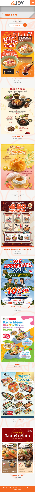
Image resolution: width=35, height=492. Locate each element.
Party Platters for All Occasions (17, 420)
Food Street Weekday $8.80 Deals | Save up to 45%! (17, 249)
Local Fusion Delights (17, 79)
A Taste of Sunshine (17, 192)
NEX (11, 30)
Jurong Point (13, 27)
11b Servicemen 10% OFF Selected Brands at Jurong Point (17, 307)
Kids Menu (17, 364)
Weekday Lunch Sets (17, 475)
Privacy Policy (17, 489)
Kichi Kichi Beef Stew (17, 136)
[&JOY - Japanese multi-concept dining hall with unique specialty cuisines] (17, 2)
